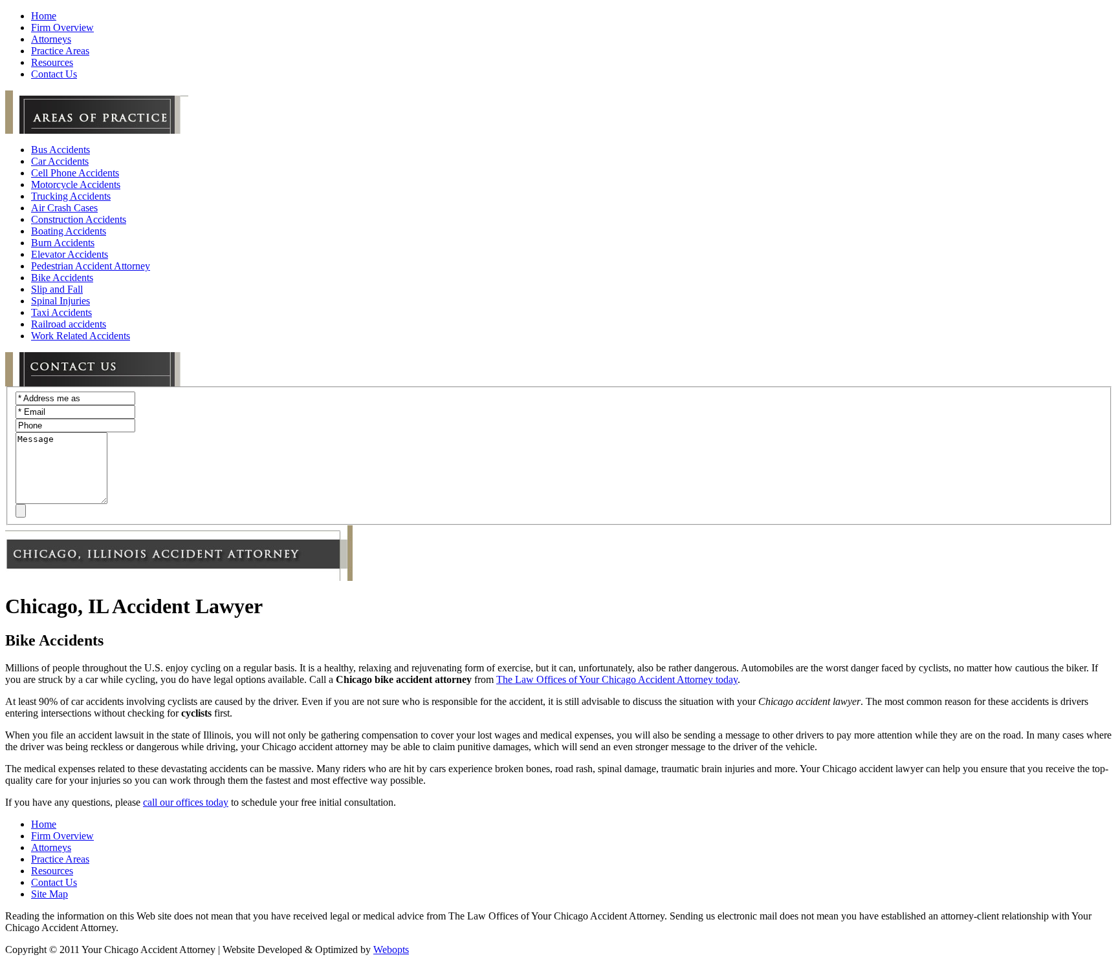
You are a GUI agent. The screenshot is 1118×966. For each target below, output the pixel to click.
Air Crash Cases (64, 207)
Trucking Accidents (71, 196)
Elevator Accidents (69, 254)
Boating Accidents (68, 231)
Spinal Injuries (60, 300)
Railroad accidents (68, 324)
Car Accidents (60, 161)
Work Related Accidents (80, 335)
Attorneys (51, 847)
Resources (52, 870)
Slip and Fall (57, 289)
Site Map (49, 893)
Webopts (391, 949)
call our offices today (185, 802)
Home (43, 824)
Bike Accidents (62, 277)
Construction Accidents (78, 219)
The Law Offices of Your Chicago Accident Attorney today (617, 679)
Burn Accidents (62, 242)
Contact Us (54, 882)
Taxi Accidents (61, 312)
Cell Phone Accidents (75, 172)
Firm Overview (62, 835)
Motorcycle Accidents (75, 184)
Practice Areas (60, 859)
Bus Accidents (60, 149)
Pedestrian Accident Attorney (90, 265)
